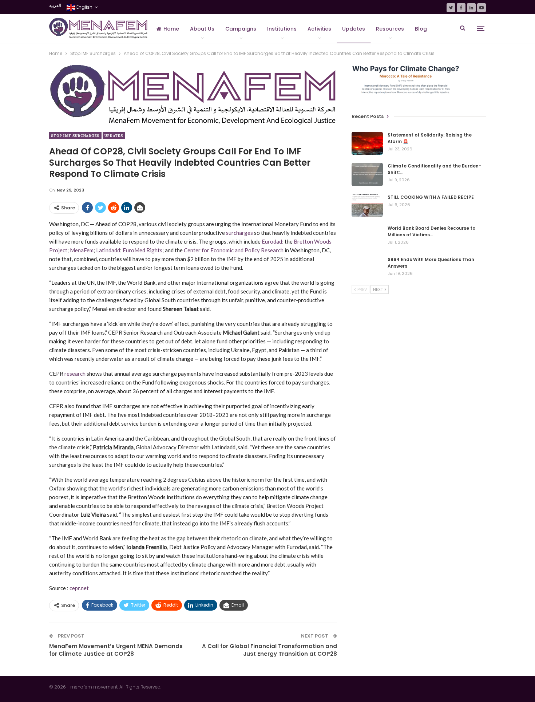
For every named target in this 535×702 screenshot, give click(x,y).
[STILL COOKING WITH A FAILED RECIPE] (367, 205)
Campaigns (240, 28)
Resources (390, 28)
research (75, 373)
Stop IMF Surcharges (75, 135)
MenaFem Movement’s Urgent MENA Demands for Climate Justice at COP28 (116, 650)
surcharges (239, 232)
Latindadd (108, 250)
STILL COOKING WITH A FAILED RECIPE (431, 197)
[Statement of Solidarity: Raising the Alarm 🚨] (367, 143)
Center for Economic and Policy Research (234, 250)
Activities (319, 28)
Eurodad (272, 241)
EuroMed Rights (142, 250)
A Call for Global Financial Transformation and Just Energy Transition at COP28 (269, 650)
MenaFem (82, 250)
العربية (55, 5)
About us (202, 28)
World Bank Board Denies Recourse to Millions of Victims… (431, 231)
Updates (353, 28)
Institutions (282, 28)
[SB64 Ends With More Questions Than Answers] (367, 268)
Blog (421, 28)
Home (171, 28)
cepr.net (79, 588)
